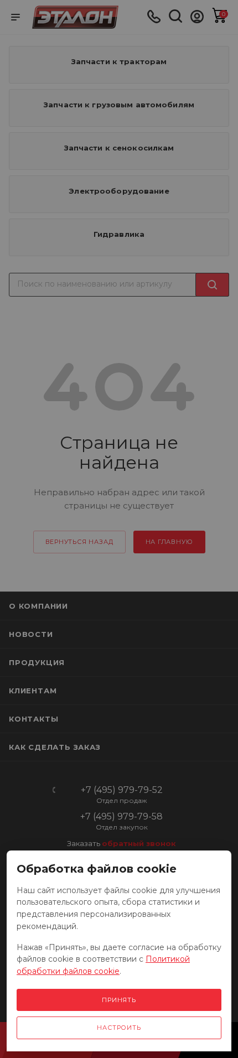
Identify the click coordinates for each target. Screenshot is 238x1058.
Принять (119, 1000)
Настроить (119, 1027)
